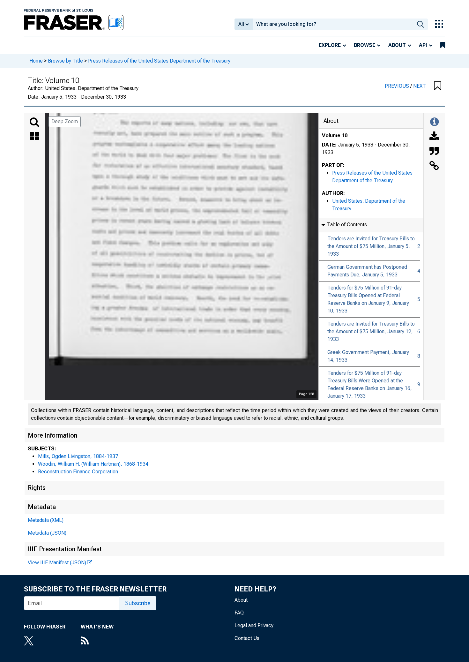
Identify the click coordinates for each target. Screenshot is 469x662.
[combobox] (332, 24)
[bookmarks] (442, 45)
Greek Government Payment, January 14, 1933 (368, 356)
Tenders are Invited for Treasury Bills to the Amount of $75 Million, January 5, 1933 (371, 246)
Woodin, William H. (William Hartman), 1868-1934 (93, 464)
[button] (437, 86)
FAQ (239, 613)
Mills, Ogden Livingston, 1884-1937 (78, 456)
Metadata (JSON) (47, 533)
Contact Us (246, 638)
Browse (364, 45)
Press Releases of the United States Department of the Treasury (159, 61)
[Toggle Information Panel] (434, 122)
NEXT (419, 86)
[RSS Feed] (97, 641)
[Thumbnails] (34, 137)
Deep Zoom (64, 121)
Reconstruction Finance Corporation (78, 472)
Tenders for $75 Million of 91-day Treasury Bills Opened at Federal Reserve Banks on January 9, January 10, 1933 (368, 299)
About (397, 45)
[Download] (434, 137)
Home (36, 61)
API (423, 45)
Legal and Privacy (253, 625)
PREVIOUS (397, 86)
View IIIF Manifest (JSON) (57, 563)
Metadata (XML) (45, 520)
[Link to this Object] (434, 166)
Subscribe (138, 603)
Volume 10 (334, 135)
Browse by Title (65, 61)
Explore (330, 45)
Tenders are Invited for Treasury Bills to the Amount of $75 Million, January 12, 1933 (371, 331)
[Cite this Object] (434, 151)
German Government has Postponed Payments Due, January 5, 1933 (367, 271)
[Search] (34, 122)
